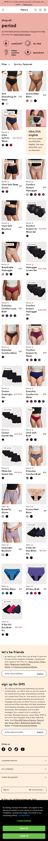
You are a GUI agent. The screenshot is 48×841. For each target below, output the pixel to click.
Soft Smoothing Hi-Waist (9, 97)
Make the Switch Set (7, 472)
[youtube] (23, 749)
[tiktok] (16, 749)
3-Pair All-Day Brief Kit (7, 628)
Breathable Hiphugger (7, 268)
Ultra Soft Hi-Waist (6, 138)
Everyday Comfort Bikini (9, 351)
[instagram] (10, 749)
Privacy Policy (14, 723)
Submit (40, 674)
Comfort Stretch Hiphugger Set (31, 310)
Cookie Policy (24, 815)
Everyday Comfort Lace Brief (9, 309)
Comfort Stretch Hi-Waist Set (31, 229)
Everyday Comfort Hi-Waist (32, 394)
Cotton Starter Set (7, 434)
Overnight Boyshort (7, 549)
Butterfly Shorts (6, 510)
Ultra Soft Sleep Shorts (10, 186)
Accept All (24, 836)
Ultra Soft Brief (31, 434)
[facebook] (3, 749)
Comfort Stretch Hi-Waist (31, 353)
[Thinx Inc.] (24, 10)
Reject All (24, 828)
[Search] (35, 9)
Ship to (6, 790)
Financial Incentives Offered (25, 667)
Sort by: (18, 64)
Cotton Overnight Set (7, 394)
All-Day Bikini (9, 589)
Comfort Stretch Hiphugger (31, 188)
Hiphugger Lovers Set (31, 268)
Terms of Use (34, 662)
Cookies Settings (24, 821)
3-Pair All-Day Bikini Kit (31, 551)
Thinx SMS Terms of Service (25, 720)
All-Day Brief (32, 589)
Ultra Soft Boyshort (7, 227)
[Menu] (3, 10)
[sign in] (40, 10)
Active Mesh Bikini (32, 95)
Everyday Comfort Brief (33, 472)
